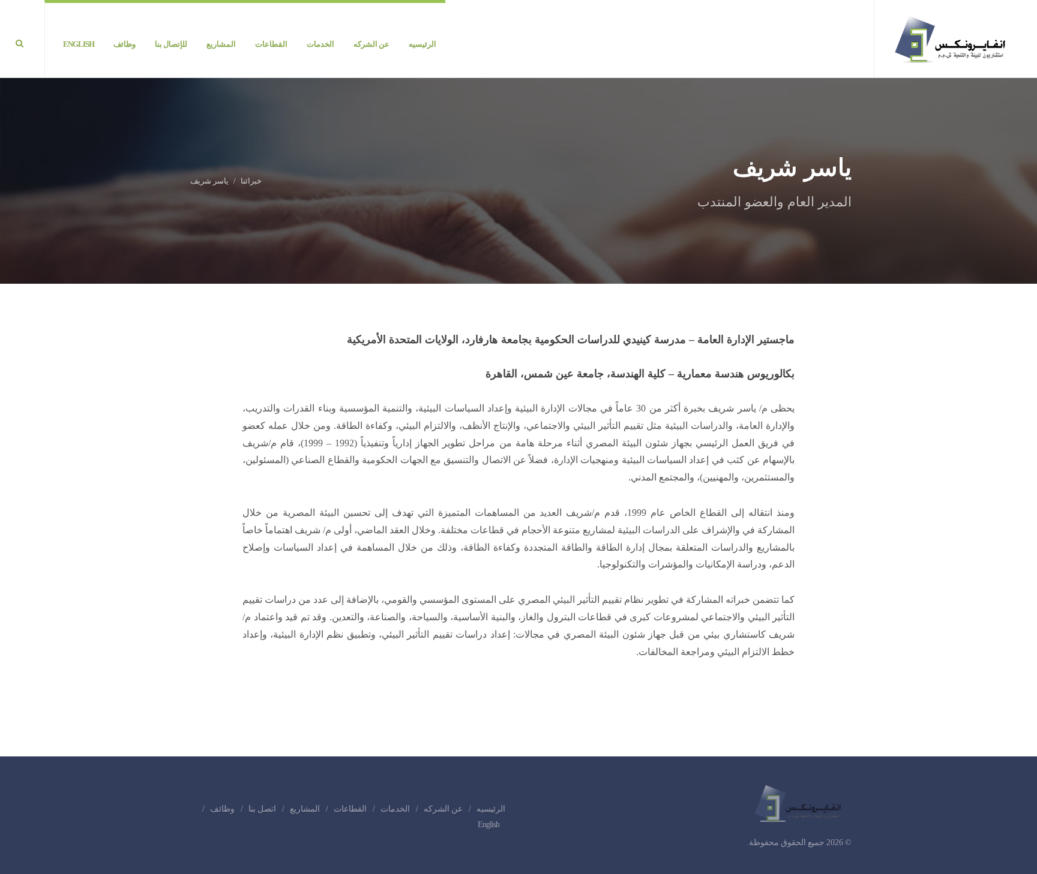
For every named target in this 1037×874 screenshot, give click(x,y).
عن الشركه (443, 808)
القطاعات (350, 808)
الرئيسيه (490, 808)
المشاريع (305, 808)
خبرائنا (251, 180)
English (488, 824)
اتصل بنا (262, 808)
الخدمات (395, 808)
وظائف (222, 808)
